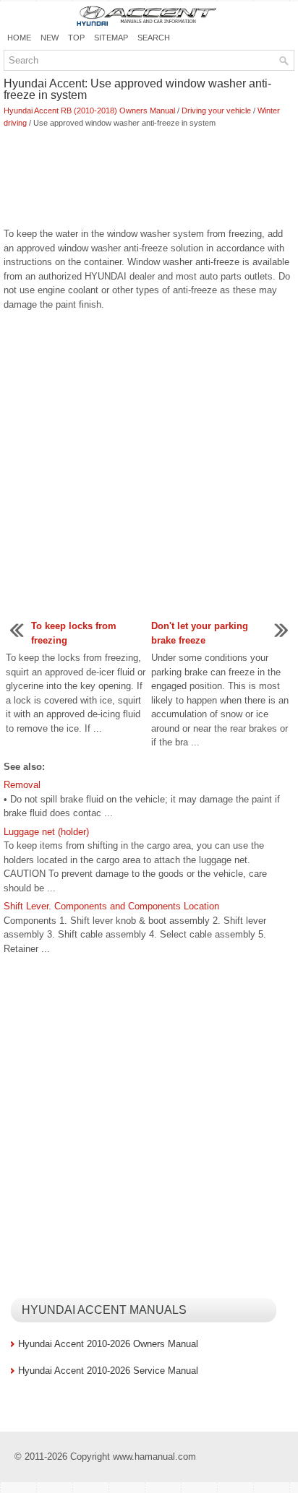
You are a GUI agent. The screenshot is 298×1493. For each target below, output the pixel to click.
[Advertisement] (149, 179)
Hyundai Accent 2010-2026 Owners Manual (108, 1343)
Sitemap (111, 37)
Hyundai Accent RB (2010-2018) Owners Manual (89, 110)
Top (76, 37)
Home (19, 37)
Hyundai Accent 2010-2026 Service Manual (108, 1370)
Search (153, 37)
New (50, 37)
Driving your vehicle (216, 110)
